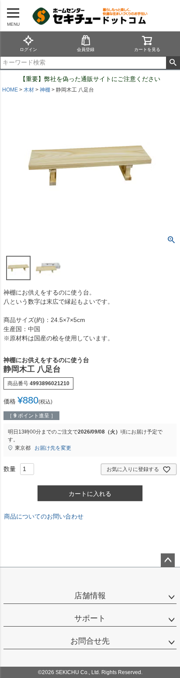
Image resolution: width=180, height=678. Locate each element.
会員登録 (85, 49)
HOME (10, 90)
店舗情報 (90, 595)
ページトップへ (168, 560)
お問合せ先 (90, 641)
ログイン (28, 49)
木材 (29, 90)
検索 (173, 63)
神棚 (45, 90)
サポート (90, 618)
